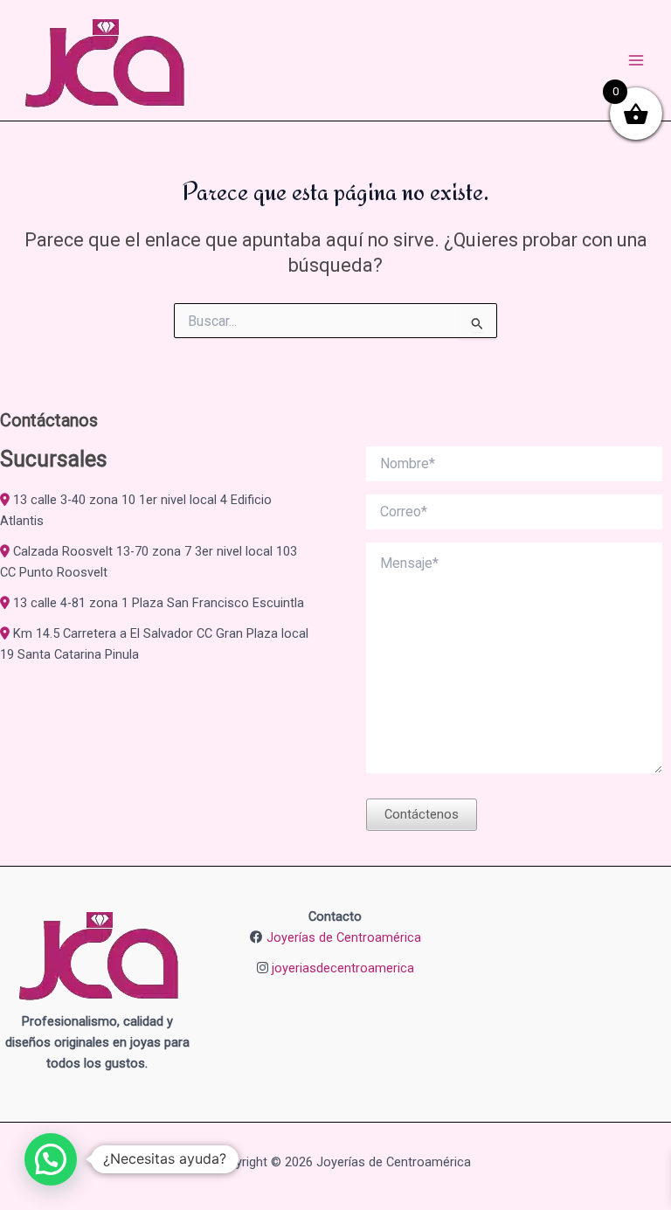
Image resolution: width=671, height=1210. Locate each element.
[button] (50, 1159)
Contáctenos (421, 814)
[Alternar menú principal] (636, 60)
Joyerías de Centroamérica (343, 937)
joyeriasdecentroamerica (343, 968)
